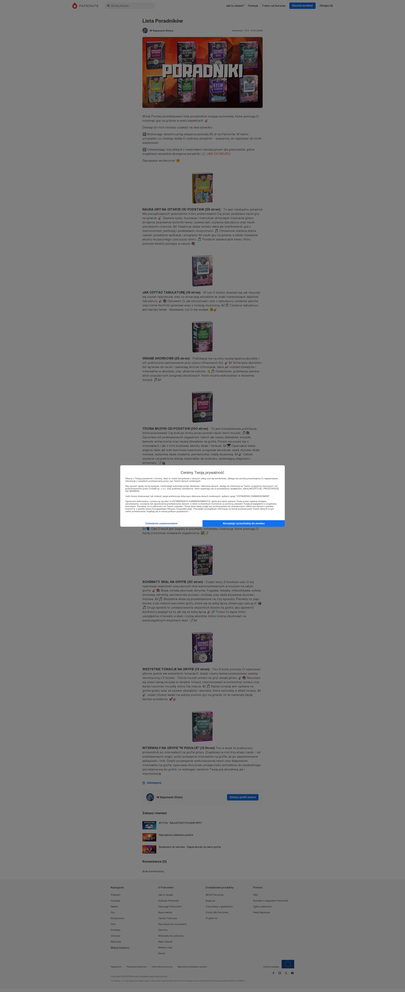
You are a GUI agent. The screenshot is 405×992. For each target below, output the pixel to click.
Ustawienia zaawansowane (161, 523)
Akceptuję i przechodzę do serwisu (244, 523)
